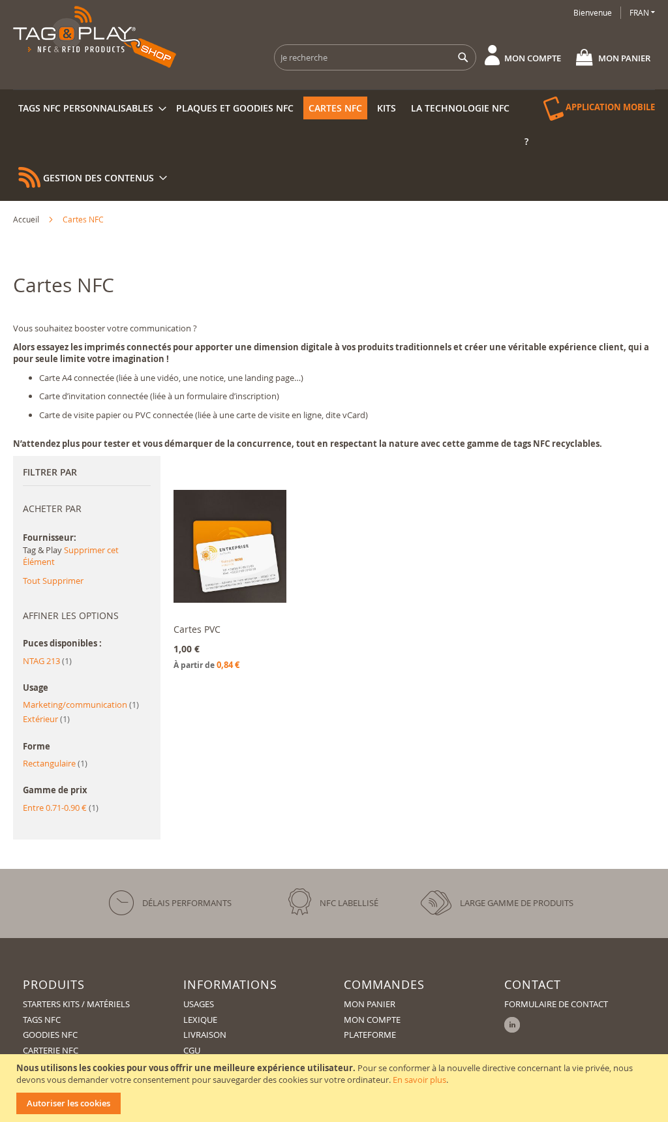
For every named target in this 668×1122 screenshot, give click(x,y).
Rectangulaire (55, 763)
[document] (335, 1088)
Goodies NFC (50, 1034)
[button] (642, 13)
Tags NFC (42, 1019)
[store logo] (94, 37)
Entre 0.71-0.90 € (61, 807)
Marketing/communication (81, 704)
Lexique (200, 1019)
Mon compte (532, 58)
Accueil (27, 219)
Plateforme (370, 1034)
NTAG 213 (47, 661)
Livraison (204, 1034)
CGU (191, 1050)
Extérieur (46, 719)
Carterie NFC (50, 1050)
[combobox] (375, 57)
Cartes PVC (197, 629)
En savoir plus (419, 1079)
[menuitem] (89, 108)
